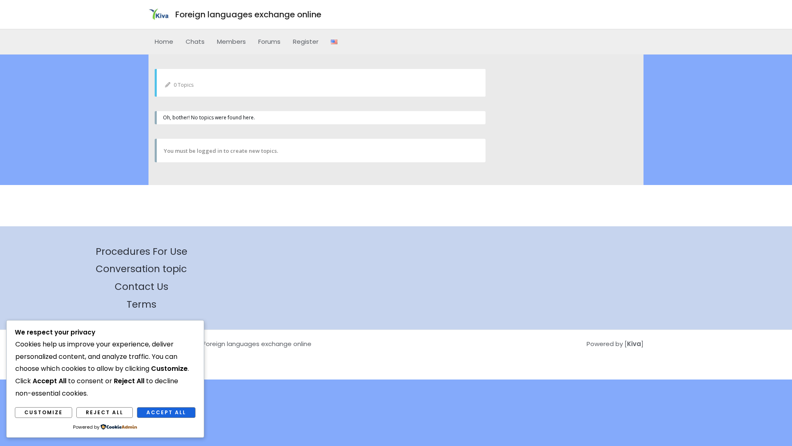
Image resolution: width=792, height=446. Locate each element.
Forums (269, 41)
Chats (195, 41)
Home (164, 41)
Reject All (104, 412)
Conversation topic (141, 268)
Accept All (166, 412)
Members (231, 41)
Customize (43, 412)
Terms (141, 304)
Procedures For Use (141, 251)
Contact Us (141, 286)
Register (305, 41)
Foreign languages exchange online (248, 14)
